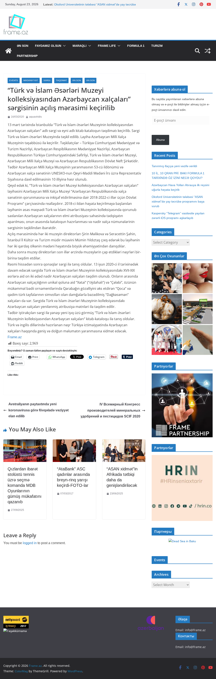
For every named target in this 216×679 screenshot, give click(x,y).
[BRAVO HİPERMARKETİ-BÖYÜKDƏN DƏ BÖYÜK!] (198, 309)
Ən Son (22, 45)
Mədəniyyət (30, 80)
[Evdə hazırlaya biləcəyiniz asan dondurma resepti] (167, 309)
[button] (63, 46)
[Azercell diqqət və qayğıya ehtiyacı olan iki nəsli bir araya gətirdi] (167, 278)
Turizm (157, 45)
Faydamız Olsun (48, 45)
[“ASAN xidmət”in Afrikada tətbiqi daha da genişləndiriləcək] (123, 442)
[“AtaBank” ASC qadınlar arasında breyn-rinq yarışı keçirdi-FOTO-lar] (74, 442)
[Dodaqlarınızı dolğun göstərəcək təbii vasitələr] (198, 278)
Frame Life (107, 45)
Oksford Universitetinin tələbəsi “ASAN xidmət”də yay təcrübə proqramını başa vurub (178, 201)
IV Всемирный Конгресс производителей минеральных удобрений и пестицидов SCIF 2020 (110, 410)
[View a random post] (207, 51)
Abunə (160, 139)
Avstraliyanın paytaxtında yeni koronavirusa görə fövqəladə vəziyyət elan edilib (38, 410)
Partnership (27, 56)
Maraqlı (79, 45)
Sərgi (46, 80)
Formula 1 (135, 45)
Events (13, 80)
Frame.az (15, 337)
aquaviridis (35, 116)
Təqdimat (61, 80)
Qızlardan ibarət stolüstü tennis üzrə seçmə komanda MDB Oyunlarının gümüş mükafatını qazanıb (25, 485)
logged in (30, 543)
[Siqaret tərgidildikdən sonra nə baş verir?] (198, 340)
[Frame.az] (8, 51)
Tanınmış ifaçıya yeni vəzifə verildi (174, 166)
